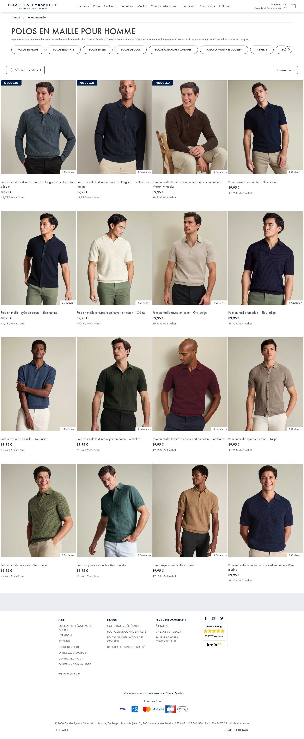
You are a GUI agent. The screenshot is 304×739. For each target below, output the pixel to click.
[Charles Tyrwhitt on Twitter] (224, 618)
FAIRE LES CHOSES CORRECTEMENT (167, 639)
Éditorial (224, 6)
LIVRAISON (65, 635)
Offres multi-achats (72, 653)
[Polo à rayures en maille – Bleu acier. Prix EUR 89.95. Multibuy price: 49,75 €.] (38, 384)
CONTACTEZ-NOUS (71, 658)
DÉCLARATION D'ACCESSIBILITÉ (126, 647)
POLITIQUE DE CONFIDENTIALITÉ (126, 631)
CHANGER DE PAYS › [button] (237, 730)
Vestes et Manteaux (163, 6)
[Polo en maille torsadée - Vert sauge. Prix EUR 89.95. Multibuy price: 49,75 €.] (38, 511)
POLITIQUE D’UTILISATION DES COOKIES (125, 639)
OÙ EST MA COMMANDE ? (75, 664)
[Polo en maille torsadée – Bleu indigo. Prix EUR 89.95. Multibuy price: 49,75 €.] (265, 258)
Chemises (83, 6)
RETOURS (64, 641)
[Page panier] (293, 6)
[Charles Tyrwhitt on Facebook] (208, 618)
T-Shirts (262, 49)
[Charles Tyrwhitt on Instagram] (216, 618)
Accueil (16, 17)
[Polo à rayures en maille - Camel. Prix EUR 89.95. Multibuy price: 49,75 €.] (189, 511)
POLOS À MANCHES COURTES (224, 49)
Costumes (110, 6)
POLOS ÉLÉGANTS (63, 49)
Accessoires (207, 6)
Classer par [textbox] (284, 70)
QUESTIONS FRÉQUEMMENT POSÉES (76, 627)
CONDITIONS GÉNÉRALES (123, 626)
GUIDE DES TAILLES (70, 647)
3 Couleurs (67, 172)
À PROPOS (162, 626)
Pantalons (127, 6)
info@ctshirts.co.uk (239, 723)
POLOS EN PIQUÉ (28, 49)
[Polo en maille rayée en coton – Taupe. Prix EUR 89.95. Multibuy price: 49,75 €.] (265, 384)
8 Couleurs (294, 172)
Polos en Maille (37, 17)
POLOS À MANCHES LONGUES (173, 49)
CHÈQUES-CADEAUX (168, 631)
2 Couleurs (67, 302)
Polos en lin (97, 49)
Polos (96, 6)
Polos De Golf (130, 49)
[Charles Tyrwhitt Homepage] (32, 6)
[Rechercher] (285, 6)
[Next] (289, 50)
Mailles (142, 6)
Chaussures (188, 6)
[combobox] (285, 70)
